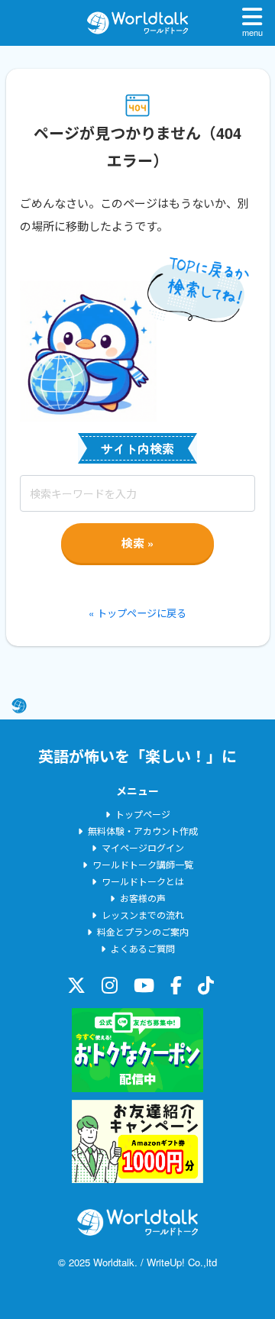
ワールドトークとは (143, 880)
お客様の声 (143, 897)
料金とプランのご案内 (143, 931)
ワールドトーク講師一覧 (142, 864)
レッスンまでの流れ (143, 914)
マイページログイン (143, 847)
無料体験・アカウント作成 (143, 830)
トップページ (142, 813)
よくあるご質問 (143, 948)
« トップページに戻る (137, 613)
